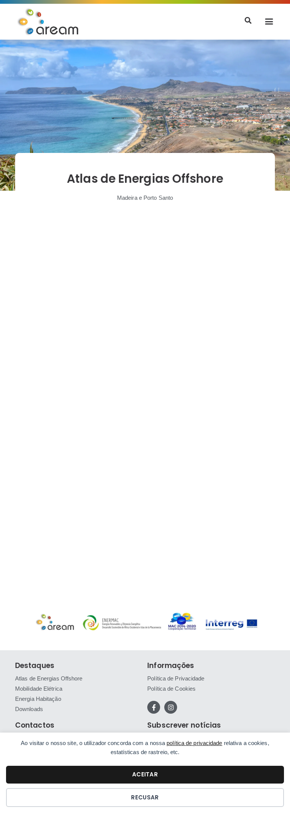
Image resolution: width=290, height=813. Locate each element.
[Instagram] (170, 707)
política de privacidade (194, 743)
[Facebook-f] (153, 707)
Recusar (145, 797)
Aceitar (145, 774)
